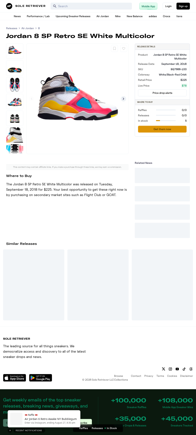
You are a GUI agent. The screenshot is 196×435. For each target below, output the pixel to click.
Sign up (183, 6)
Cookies (172, 375)
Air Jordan (102, 16)
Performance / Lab (38, 16)
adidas (153, 16)
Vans (179, 16)
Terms (160, 375)
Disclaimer (186, 375)
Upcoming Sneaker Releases (73, 16)
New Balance (135, 16)
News (17, 16)
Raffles (83, 428)
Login (168, 6)
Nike (118, 16)
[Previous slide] (31, 98)
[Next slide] (123, 98)
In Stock (112, 428)
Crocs (166, 16)
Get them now (162, 129)
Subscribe (81, 422)
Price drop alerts (162, 92)
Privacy (148, 375)
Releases (11, 28)
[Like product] (123, 48)
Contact (136, 375)
